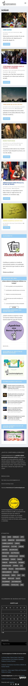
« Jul (2, 632)
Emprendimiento (6, 659)
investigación (6, 565)
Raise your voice (9, 141)
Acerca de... (4, 670)
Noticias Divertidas (7, 188)
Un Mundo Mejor (5, 657)
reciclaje (11, 578)
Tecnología (22, 389)
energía (4, 556)
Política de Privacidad (20, 670)
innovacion (12, 562)
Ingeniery (12, 682)
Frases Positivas (18, 223)
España (15, 70)
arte (22, 537)
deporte (4, 549)
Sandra (6, 70)
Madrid (4, 569)
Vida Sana (20, 657)
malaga (11, 569)
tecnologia (14, 584)
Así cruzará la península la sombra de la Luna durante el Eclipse (16, 401)
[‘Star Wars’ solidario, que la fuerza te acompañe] (14, 56)
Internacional (16, 32)
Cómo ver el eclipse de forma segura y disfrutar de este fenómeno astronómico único (15, 409)
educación (5, 553)
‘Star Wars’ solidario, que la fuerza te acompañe (13, 67)
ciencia (17, 543)
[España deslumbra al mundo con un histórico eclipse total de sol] (5, 395)
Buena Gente (14, 657)
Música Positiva (6, 145)
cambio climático (7, 543)
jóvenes (15, 565)
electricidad (15, 553)
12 (10, 618)
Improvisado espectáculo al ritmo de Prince (13, 183)
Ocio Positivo (14, 659)
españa (22, 556)
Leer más (6, 44)
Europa (15, 186)
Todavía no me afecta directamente (13, 294)
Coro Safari (7, 30)
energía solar (13, 556)
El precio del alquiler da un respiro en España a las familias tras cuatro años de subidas (16, 418)
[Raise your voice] (14, 131)
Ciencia (15, 396)
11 (6, 618)
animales (16, 537)
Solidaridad (5, 72)
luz (21, 565)
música (16, 572)
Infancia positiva (21, 70)
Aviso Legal (11, 670)
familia (20, 559)
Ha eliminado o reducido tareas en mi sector (15, 290)
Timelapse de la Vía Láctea (12, 104)
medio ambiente (20, 569)
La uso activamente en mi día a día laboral (15, 303)
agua (3, 537)
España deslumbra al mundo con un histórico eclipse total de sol (16, 394)
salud (18, 578)
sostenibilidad (16, 581)
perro (4, 578)
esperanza (5, 559)
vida (22, 584)
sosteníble (5, 584)
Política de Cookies (6, 672)
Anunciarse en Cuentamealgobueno (15, 487)
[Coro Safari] (14, 20)
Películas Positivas (14, 145)
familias (4, 562)
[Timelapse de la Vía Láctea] (14, 94)
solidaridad (6, 581)
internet (21, 562)
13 (14, 618)
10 (3, 618)
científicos (5, 546)
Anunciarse (10, 664)
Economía (16, 420)
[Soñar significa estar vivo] (14, 210)
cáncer (21, 546)
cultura (14, 546)
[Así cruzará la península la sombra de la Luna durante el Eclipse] (5, 402)
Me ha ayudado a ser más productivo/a (14, 286)
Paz (23, 575)
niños (13, 575)
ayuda (4, 540)
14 (17, 618)
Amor (9, 537)
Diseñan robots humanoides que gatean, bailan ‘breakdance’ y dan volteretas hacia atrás (16, 387)
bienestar (11, 540)
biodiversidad (20, 540)
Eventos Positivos (11, 661)
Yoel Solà (7, 223)
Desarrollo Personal (18, 143)
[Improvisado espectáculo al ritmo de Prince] (14, 171)
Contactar (3, 664)
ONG (19, 575)
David (6, 32)
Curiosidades (17, 106)
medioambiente (6, 572)
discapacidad (14, 549)
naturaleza (5, 575)
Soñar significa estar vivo (12, 221)
